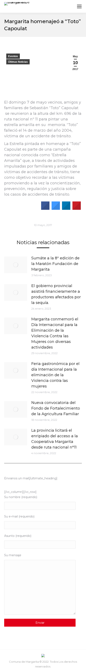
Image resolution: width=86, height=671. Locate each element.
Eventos (13, 56)
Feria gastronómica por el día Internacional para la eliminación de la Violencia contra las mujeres (55, 375)
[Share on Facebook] (45, 208)
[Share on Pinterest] (76, 208)
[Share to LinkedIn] (66, 208)
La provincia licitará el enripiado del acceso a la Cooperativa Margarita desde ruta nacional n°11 (54, 439)
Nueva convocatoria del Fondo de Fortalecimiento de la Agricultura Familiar (55, 408)
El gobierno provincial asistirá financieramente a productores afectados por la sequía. (56, 294)
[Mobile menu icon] (79, 6)
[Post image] (15, 264)
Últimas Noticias (18, 61)
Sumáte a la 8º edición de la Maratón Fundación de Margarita (55, 264)
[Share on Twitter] (56, 208)
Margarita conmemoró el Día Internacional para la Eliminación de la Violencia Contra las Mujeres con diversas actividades (54, 333)
